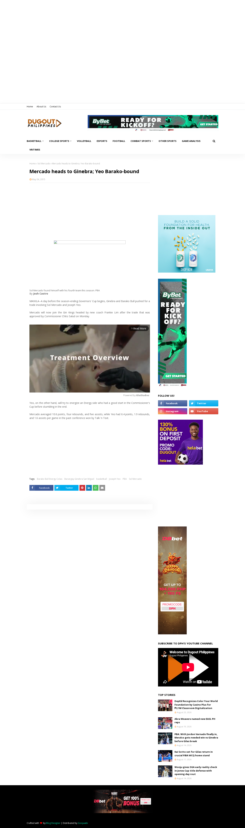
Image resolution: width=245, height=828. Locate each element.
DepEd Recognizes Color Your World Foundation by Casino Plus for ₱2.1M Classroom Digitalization (196, 704)
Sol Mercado (43, 163)
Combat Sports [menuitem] (141, 141)
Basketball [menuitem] (34, 141)
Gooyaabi (83, 823)
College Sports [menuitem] (59, 141)
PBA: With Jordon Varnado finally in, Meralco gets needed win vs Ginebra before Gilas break (196, 738)
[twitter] (203, 403)
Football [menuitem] (119, 141)
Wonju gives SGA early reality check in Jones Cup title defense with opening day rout (196, 770)
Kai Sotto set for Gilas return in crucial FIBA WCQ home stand (194, 753)
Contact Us (55, 106)
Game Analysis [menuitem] (191, 141)
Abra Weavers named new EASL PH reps (195, 720)
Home (30, 106)
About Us (41, 106)
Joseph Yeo (115, 478)
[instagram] (172, 411)
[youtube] (203, 411)
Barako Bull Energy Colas (49, 478)
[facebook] (172, 403)
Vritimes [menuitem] (34, 149)
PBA (125, 478)
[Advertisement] (89, 211)
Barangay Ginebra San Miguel (79, 478)
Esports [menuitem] (102, 141)
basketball (101, 478)
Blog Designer (53, 823)
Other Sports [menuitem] (167, 141)
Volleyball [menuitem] (84, 141)
